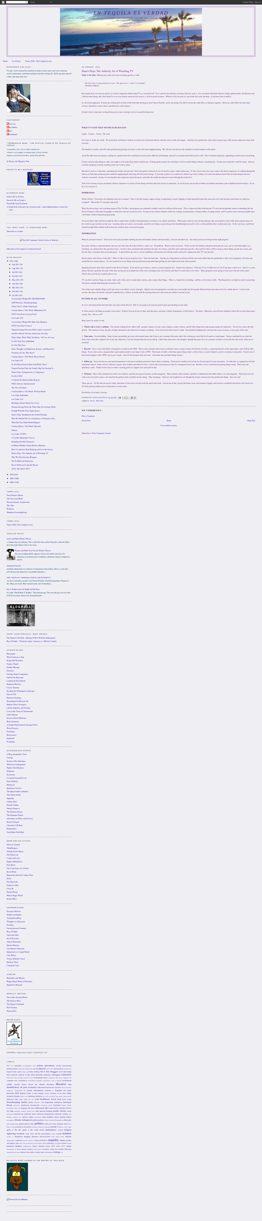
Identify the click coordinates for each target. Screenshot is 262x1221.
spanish (25, 1140)
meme (69, 1111)
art (34, 1069)
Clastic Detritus (13, 687)
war (56, 1149)
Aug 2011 (16, 268)
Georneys (10, 670)
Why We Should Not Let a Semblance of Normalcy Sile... (34, 418)
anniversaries (66, 1065)
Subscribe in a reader (15, 231)
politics (39, 1123)
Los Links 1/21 (17, 360)
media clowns (59, 1110)
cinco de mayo (18, 1078)
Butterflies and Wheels (16, 978)
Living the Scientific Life (17, 778)
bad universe (67, 1069)
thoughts (42, 1146)
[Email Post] (119, 397)
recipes (60, 1130)
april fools (21, 1069)
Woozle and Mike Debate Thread (18, 538)
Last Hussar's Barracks (15, 948)
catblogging (55, 1074)
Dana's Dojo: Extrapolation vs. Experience (28, 372)
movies (25, 1117)
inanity (30, 1102)
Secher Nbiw (12, 898)
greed (69, 1096)
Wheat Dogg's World (15, 895)
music (31, 1117)
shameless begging (22, 1136)
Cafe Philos (11, 955)
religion (67, 1129)
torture (68, 1146)
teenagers (58, 1143)
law (29, 1108)
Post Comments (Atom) (101, 433)
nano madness (48, 1117)
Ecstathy (10, 925)
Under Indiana (12, 714)
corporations (46, 1081)
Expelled (58, 1090)
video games (37, 1149)
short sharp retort (58, 1137)
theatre (34, 1146)
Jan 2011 (15, 295)
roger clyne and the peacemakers (37, 1133)
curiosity (17, 1084)
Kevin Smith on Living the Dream (25, 465)
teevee (64, 1143)
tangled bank (41, 1143)
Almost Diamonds (14, 941)
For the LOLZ (17, 376)
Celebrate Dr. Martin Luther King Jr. (26, 380)
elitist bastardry (66, 1087)
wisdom (22, 1152)
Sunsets (14, 430)
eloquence (10, 1090)
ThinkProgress (12, 848)
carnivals (46, 1074)
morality (9, 1117)
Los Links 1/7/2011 (19, 434)
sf (12, 1137)
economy (32, 1087)
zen (61, 1152)
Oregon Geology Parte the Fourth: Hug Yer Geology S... (33, 368)
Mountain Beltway (14, 684)
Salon (9, 878)
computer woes (12, 1080)
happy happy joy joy (26, 1099)
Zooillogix (11, 731)
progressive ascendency (23, 1127)
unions (24, 1149)
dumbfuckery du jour (17, 1087)
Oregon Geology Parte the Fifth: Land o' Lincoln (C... (32, 329)
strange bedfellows (40, 1140)
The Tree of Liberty (19, 387)
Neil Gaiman (12, 1007)
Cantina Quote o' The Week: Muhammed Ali (29, 310)
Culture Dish (12, 801)
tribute (19, 1149)
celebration (66, 1074)
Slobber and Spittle (14, 914)
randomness (51, 1129)
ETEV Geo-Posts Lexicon (22, 325)
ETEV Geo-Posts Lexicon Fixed (24, 314)
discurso (61, 1084)
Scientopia (11, 741)
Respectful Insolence (15, 660)
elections (58, 1087)
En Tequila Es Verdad (131, 13)
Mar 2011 (16, 287)
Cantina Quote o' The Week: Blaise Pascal (28, 356)
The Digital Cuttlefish (15, 1004)
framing (41, 1093)
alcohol (58, 1065)
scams (53, 1134)
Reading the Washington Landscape (20, 691)
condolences (22, 1080)
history (53, 1099)
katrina (69, 1105)
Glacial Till (11, 694)
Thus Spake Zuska (14, 795)
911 (12, 1066)
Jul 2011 (15, 272)
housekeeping (13, 1101)
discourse (50, 1084)
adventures (50, 1065)
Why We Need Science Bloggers (24, 457)
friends (16, 1096)
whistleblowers (11, 1152)
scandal (58, 1133)
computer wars (66, 1078)
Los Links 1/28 (17, 318)
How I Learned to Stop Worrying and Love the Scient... (33, 449)
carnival (14, 1074)
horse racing (66, 1099)
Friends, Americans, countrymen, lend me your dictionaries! (27, 577)
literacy (56, 1108)
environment (38, 1090)
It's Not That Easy (18, 345)
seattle (9, 1137)
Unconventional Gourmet (16, 928)
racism (41, 1130)
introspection (34, 1105)
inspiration (49, 1102)
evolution (47, 1090)
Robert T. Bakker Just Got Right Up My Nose (22, 589)
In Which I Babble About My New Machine (28, 445)
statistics (31, 1140)
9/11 (8, 1065)
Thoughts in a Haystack (16, 921)
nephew (68, 1117)
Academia (17, 1065)
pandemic (40, 1120)
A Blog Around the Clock (16, 754)
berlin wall (25, 1072)
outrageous (27, 1119)
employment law (20, 1090)
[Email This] (123, 397)
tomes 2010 (50, 1146)
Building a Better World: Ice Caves (25, 403)
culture (9, 1084)
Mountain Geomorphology (17, 512)
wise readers (30, 1152)
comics (45, 1077)
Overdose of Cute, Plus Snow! (23, 352)
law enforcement (37, 1108)
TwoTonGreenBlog (14, 918)
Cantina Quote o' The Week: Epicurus (26, 426)
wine (18, 1152)
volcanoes (45, 1149)
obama (18, 1119)
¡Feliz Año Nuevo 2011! (21, 468)
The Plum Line (12, 854)
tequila (69, 1143)
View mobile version (168, 425)
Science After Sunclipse (16, 761)
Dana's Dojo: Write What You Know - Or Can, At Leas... (33, 337)
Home (5, 61)
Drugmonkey (12, 828)
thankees (18, 1146)
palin (35, 1120)
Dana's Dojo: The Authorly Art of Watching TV (30, 453)
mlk (70, 1114)
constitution (31, 1081)
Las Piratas (16, 61)
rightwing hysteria (15, 1133)
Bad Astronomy (13, 721)
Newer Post (86, 420)
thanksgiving (27, 1146)
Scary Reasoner (13, 938)
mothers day (17, 1117)
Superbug (10, 798)
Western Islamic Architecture (18, 502)
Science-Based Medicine (16, 718)
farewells (10, 1093)
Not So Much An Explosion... (23, 461)
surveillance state (13, 1143)
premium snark (62, 1124)
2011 (12, 261)
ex (53, 1090)
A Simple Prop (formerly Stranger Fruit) (22, 725)
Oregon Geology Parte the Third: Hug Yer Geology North (33, 407)
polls (46, 1124)
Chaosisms (10, 1078)
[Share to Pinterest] (134, 397)
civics (31, 1078)
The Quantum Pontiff (15, 815)
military (65, 1114)
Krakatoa (10, 508)
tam (36, 1143)
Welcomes (67, 1149)
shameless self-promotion (41, 1136)
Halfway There (12, 962)
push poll (47, 1127)
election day (50, 1087)
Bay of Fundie (12, 931)
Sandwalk (10, 738)
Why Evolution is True (15, 657)
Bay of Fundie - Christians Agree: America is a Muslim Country (32, 641)
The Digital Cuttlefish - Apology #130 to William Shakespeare (31, 638)
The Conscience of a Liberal (18, 868)
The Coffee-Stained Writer (17, 997)
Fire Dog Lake (12, 881)
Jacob (9, 130)
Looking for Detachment (16, 680)
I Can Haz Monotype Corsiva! (23, 437)
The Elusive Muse (14, 1001)
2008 (12, 482)
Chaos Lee (11, 124)
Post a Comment (88, 416)
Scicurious (11, 774)
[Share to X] (129, 397)
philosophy (67, 1120)
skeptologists (11, 1140)
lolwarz (68, 1108)
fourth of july (32, 1093)
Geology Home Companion (17, 674)
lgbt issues (49, 1108)
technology (50, 1143)
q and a (66, 1127)
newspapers (10, 1120)
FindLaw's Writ (13, 885)
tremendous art (11, 1149)
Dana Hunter (12, 127)
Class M (10, 888)
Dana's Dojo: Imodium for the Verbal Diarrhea (29, 414)
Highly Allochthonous (15, 767)
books (69, 1071)
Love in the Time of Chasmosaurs (20, 711)
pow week (52, 1124)
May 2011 (16, 280)
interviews (16, 1105)
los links (10, 1111)
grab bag (55, 1096)
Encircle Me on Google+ (16, 200)
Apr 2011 (16, 283)
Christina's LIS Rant (15, 825)
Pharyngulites (58, 1120)
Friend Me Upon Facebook (17, 203)
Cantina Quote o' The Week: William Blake (29, 391)
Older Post (251, 420)
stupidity (53, 1140)
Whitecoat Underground (16, 764)
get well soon (47, 1096)
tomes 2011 (60, 1146)
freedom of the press (58, 1093)
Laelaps (10, 757)
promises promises (38, 1127)
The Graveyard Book (15, 498)
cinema (26, 1078)
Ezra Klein (11, 865)
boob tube (62, 1072)
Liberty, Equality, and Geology (18, 708)
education (41, 1087)
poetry (21, 1123)
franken (47, 1093)
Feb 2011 (16, 291)
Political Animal (13, 844)
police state (29, 1123)
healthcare (45, 1098)
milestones (58, 1114)
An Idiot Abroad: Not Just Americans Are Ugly (30, 333)
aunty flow (49, 1069)
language (24, 1108)
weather (61, 1149)
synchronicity (29, 1143)
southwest (18, 1140)
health (37, 1099)
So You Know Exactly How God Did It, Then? (29, 364)
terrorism (10, 1146)
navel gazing (60, 1117)
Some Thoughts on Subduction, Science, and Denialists (33, 349)
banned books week (14, 1072)
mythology (38, 1117)
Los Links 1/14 (17, 399)
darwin (24, 1084)
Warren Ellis (12, 1011)
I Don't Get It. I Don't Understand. (24, 306)
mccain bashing (46, 1111)
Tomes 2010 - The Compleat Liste (38, 61)
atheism (42, 1068)
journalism (57, 1105)
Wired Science (12, 728)
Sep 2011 (16, 264)
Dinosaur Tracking (14, 697)
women (37, 1152)
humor (24, 1101)
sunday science (66, 1140)
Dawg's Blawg (12, 892)
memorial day (18, 1114)
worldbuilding (48, 1152)
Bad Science (12, 735)
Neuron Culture (13, 805)
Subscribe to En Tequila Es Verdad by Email (24, 249)
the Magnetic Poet (22, 161)
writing (100, 401)
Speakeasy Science (14, 788)
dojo (92, 401)
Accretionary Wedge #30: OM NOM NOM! (28, 298)
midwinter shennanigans (45, 1114)
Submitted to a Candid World (18, 952)
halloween (10, 1099)
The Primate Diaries (15, 812)
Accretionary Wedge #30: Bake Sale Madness (29, 322)
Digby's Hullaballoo (14, 861)
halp (16, 1099)
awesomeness (58, 1069)
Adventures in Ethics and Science (20, 818)
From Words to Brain (15, 495)
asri (36, 1069)
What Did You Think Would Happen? (26, 422)
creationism (66, 1080)
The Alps (10, 505)
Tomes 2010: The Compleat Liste (20, 524)
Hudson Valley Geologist (16, 704)
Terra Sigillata (12, 781)
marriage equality (20, 1111)
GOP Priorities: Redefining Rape (24, 302)
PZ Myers (60, 1127)
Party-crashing (49, 1120)
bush (8, 1075)
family (69, 1090)
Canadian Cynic (13, 965)
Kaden (64, 1105)
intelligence (58, 1102)
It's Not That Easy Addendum (23, 341)
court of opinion (56, 1081)
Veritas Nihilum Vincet (16, 958)
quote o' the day (14, 1130)
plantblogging (14, 1124)
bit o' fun (44, 1071)
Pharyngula (11, 653)
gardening (31, 1096)
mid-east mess (30, 1114)
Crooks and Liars (13, 858)
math (37, 1111)
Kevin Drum (11, 871)
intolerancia (25, 1105)
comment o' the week (55, 1078)
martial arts (30, 1111)
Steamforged (12, 134)
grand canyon (63, 1096)
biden (31, 1072)
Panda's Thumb (12, 664)
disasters (42, 1084)
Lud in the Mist (13, 935)
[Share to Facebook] (132, 397)
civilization (37, 1077)
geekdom (39, 1096)
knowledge (10, 1108)
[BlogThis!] (126, 397)
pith (8, 1124)
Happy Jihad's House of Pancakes (19, 981)
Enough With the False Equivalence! (26, 410)
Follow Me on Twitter (15, 196)
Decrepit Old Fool (14, 911)
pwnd (53, 1126)
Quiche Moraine (13, 945)
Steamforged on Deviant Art (17, 701)
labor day (17, 1108)
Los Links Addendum (20, 395)
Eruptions (10, 771)
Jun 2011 (15, 276)
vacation (30, 1149)
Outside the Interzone (15, 677)
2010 (12, 474)
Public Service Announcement (23, 383)
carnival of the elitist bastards (30, 1074)
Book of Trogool (13, 822)
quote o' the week (30, 1130)
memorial (10, 1114)
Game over (23, 1096)
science (66, 1133)
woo (42, 1152)
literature (62, 1108)
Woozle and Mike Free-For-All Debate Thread (32, 550)
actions (40, 1065)
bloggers (54, 1071)
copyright (39, 1081)
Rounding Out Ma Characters (23, 441)
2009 (12, 478)
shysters (68, 1136)
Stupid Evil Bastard (14, 985)
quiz (70, 1127)
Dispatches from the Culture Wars (20, 875)
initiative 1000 (39, 1102)
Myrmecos (11, 784)
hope (59, 1099)
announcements (12, 1069)
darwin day (33, 1084)
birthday (37, 1072)
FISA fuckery (20, 1093)
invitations (44, 1105)
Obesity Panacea (13, 808)
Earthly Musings (13, 667)
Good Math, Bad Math (15, 832)
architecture (29, 1069)
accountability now (29, 1066)
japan (50, 1105)
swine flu (22, 1143)
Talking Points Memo (15, 851)
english (29, 1090)
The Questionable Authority (17, 791)
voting (52, 1149)
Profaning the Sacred (12, 565)
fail (64, 1090)
